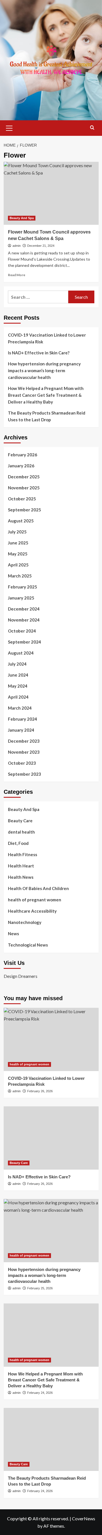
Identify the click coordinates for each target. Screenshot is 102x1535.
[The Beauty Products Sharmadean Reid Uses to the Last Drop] (51, 1439)
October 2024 (22, 630)
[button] (9, 127)
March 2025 (20, 575)
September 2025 (24, 509)
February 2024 (22, 718)
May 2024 (17, 685)
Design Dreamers (20, 976)
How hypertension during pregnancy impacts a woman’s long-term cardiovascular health (44, 370)
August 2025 (21, 520)
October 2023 (22, 763)
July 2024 (17, 663)
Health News (20, 877)
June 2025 (18, 542)
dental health (21, 831)
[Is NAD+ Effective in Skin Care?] (51, 1137)
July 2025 (17, 531)
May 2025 (17, 553)
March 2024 (20, 707)
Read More (16, 275)
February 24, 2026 (40, 1392)
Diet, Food (18, 843)
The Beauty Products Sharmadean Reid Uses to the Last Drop (46, 416)
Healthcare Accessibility (32, 910)
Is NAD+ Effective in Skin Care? (38, 352)
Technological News (28, 944)
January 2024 (21, 729)
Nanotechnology (24, 922)
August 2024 (21, 652)
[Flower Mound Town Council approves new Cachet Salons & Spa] (51, 193)
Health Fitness (22, 854)
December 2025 (24, 476)
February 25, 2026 (40, 1288)
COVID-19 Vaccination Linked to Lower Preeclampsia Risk (47, 338)
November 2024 (24, 619)
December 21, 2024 (40, 245)
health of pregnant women (34, 899)
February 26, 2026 (40, 1091)
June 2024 (18, 674)
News (13, 933)
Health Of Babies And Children (38, 888)
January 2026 (21, 465)
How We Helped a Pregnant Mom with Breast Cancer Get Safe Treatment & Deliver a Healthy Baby (46, 395)
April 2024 (18, 696)
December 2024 (24, 608)
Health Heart (21, 865)
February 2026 (22, 454)
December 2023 (24, 740)
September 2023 (24, 774)
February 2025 (22, 586)
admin (16, 245)
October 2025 (22, 498)
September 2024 (24, 641)
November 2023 (24, 752)
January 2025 (21, 597)
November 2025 (24, 487)
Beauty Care (20, 820)
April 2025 (18, 564)
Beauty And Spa (22, 218)
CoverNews (83, 1518)
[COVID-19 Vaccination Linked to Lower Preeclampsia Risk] (51, 1039)
